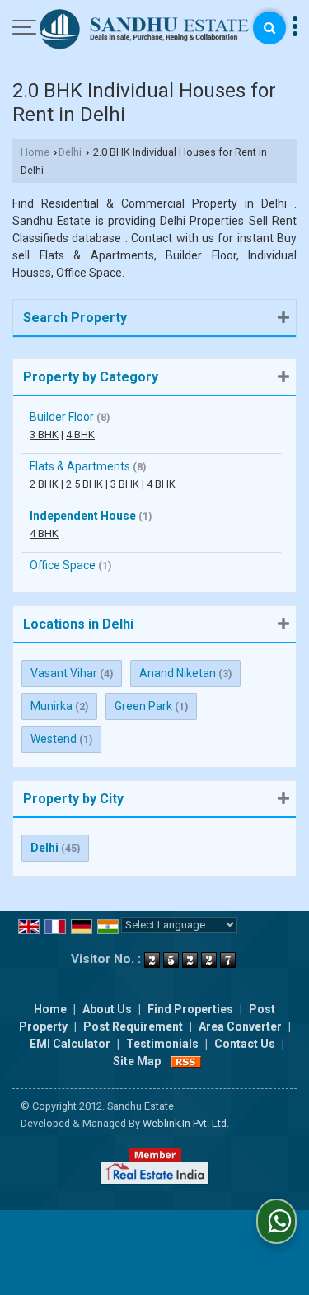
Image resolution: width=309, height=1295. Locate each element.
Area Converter (240, 1026)
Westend (53, 739)
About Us (107, 1009)
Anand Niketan (177, 673)
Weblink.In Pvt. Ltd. (186, 1123)
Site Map (137, 1061)
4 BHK (80, 434)
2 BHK (44, 484)
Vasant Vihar (63, 673)
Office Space (63, 565)
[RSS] (186, 1061)
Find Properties (190, 1009)
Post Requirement (133, 1026)
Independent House (83, 515)
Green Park (143, 706)
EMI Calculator (70, 1043)
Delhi (70, 152)
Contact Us (244, 1043)
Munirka (51, 706)
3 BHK (44, 434)
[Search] (269, 28)
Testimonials (162, 1043)
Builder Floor (62, 416)
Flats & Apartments (80, 466)
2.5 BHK (84, 484)
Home (35, 152)
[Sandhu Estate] (145, 30)
